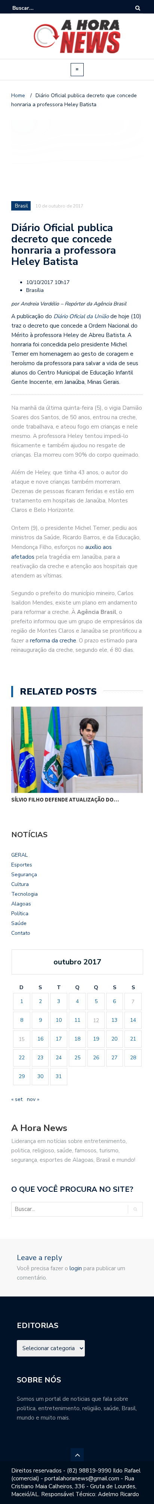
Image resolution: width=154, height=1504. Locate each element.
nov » (33, 1099)
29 (22, 1076)
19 (96, 1038)
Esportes (21, 864)
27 (114, 1057)
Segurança (24, 874)
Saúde (19, 923)
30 (40, 1076)
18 (77, 1038)
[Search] (137, 8)
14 (133, 1020)
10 (59, 1020)
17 (59, 1038)
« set (16, 1099)
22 (22, 1057)
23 (40, 1057)
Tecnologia (24, 894)
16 (40, 1038)
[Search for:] (35, 8)
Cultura (20, 884)
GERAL (19, 855)
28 (133, 1057)
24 (59, 1057)
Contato (20, 933)
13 (114, 1020)
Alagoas (21, 903)
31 (59, 1076)
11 (77, 1020)
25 (77, 1057)
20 (114, 1038)
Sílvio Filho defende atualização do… (65, 799)
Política (19, 913)
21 (133, 1038)
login (76, 1268)
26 (96, 1057)
